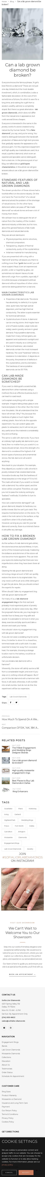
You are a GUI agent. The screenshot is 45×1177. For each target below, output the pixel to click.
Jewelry (30, 849)
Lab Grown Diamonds (12, 849)
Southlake (8, 809)
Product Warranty (9, 1095)
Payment (6, 1107)
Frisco (6, 826)
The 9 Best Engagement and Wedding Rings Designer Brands (24, 750)
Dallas (31, 826)
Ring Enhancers (20, 791)
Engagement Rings (11, 843)
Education (6, 1061)
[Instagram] (10, 1027)
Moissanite (8, 837)
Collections (6, 1057)
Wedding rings (27, 820)
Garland (18, 814)
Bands (4, 1046)
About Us (6, 1065)
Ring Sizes (6, 1092)
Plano (20, 809)
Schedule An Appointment (13, 1076)
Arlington (21, 832)
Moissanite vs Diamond (11, 1099)
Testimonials (7, 1069)
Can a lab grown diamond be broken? (24, 761)
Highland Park (9, 820)
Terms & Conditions (10, 1114)
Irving (6, 814)
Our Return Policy (9, 1110)
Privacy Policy (7, 1118)
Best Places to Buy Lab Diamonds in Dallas (23, 782)
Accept (26, 1172)
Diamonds (23, 837)
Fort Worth (19, 826)
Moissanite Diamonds (11, 1054)
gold (21, 263)
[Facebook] (4, 1027)
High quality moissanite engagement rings (23, 771)
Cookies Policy (8, 1122)
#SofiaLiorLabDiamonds (22, 857)
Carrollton (8, 832)
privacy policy (7, 1165)
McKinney (32, 809)
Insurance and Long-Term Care (15, 1103)
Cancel (9, 1172)
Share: (4, 703)
